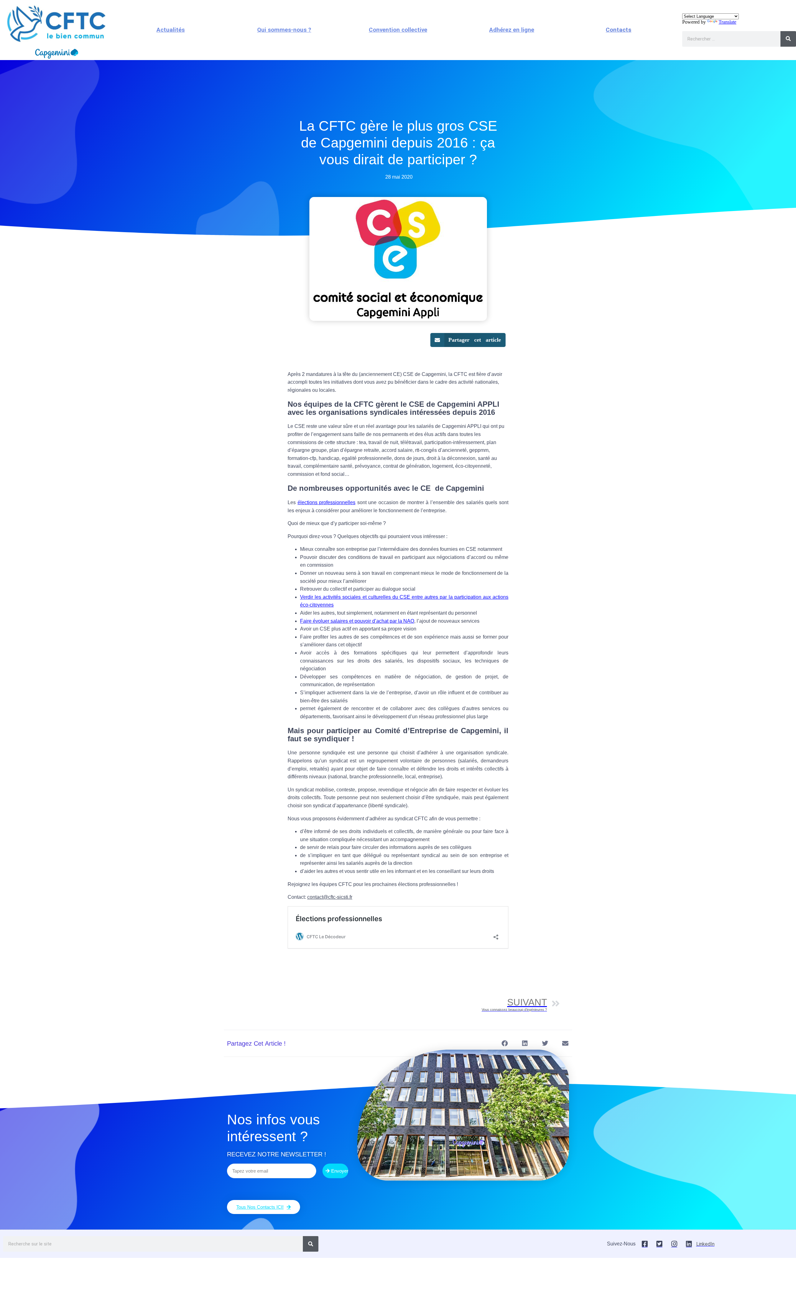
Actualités (170, 29)
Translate (727, 22)
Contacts (618, 29)
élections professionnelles (327, 502)
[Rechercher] (788, 39)
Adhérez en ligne (511, 29)
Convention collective (398, 29)
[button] (468, 340)
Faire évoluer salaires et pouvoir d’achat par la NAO (357, 621)
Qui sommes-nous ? (284, 29)
